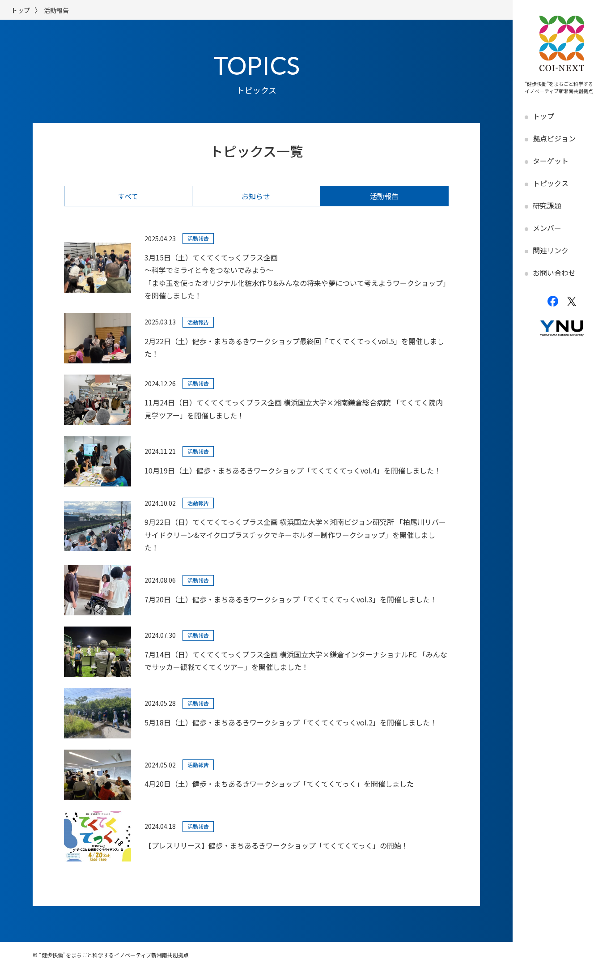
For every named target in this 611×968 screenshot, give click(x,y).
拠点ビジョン (554, 138)
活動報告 (384, 196)
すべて (128, 196)
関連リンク (551, 250)
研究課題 (547, 205)
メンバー (547, 227)
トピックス (551, 183)
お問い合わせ (554, 272)
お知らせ (256, 196)
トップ (543, 116)
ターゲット (551, 160)
